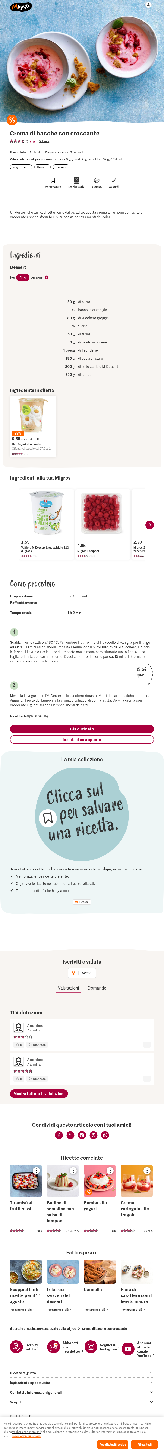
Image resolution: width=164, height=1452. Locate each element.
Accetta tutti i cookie (113, 1444)
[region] (82, 1434)
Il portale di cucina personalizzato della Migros (43, 1328)
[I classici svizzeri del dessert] (63, 1286)
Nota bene (47, 277)
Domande (97, 988)
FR (21, 1416)
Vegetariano (21, 167)
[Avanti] (149, 525)
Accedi (85, 901)
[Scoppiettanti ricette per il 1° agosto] (26, 1286)
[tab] (82, 1372)
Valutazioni (68, 988)
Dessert (42, 167)
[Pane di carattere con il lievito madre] (137, 1286)
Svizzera (61, 167)
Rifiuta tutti (144, 1444)
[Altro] (147, 1045)
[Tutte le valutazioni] (19, 141)
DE (12, 1416)
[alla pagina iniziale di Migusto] (21, 4)
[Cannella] (100, 1286)
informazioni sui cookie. (26, 1436)
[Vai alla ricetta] (26, 1199)
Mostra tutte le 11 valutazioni (38, 1093)
